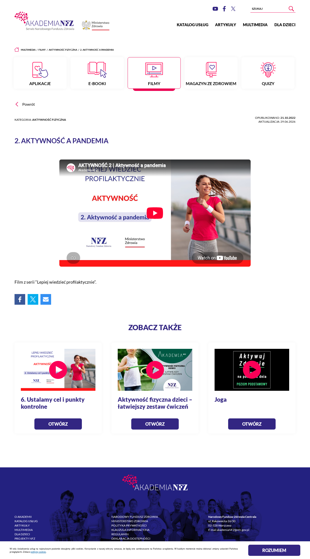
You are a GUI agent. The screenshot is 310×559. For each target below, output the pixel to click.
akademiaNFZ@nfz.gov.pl (233, 530)
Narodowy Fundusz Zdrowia (134, 517)
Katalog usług (192, 24)
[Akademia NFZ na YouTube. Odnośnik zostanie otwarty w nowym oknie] (215, 8)
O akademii (23, 517)
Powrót (28, 104)
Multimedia (255, 24)
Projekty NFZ (25, 538)
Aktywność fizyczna (63, 49)
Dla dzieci (284, 24)
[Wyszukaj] (291, 9)
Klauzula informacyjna (130, 530)
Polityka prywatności (129, 525)
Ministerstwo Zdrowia (129, 521)
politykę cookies (38, 552)
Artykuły (225, 24)
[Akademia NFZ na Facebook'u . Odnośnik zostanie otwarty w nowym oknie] (224, 8)
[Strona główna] (17, 50)
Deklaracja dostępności (130, 538)
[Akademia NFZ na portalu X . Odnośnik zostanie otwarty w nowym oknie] (233, 9)
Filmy (42, 49)
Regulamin (120, 534)
